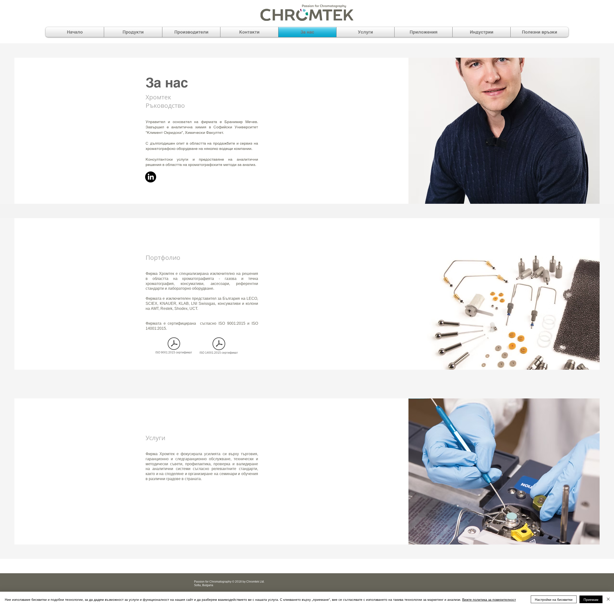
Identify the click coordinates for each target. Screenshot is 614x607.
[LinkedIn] (150, 176)
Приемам (591, 599)
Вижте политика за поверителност (489, 599)
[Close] (608, 599)
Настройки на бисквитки (554, 599)
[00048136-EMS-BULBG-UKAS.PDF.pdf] (218, 344)
